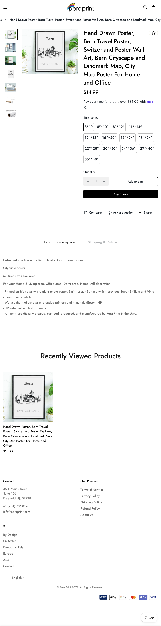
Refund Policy (90, 508)
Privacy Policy (90, 496)
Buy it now (120, 194)
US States (9, 541)
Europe (8, 553)
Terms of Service (92, 489)
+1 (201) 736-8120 (16, 506)
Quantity (89, 172)
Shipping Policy (91, 502)
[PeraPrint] (80, 7)
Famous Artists (13, 547)
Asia (6, 560)
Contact (8, 566)
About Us (86, 515)
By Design (10, 534)
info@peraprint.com (16, 511)
